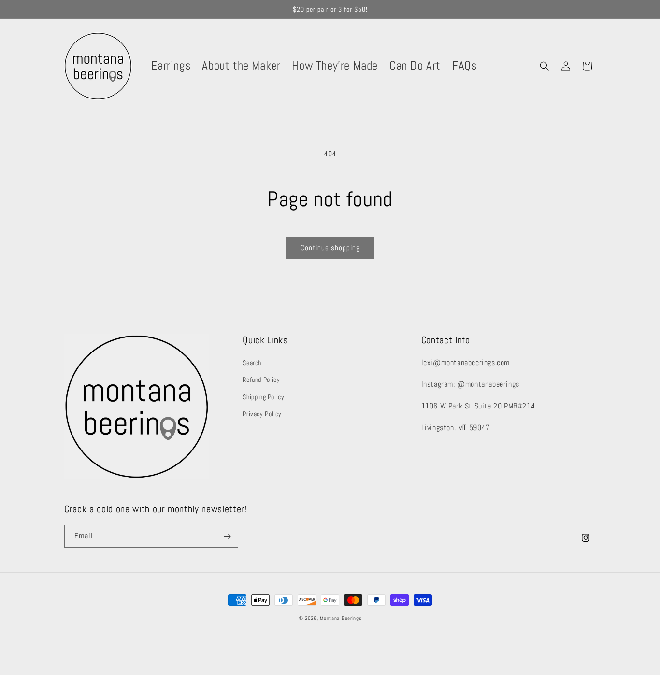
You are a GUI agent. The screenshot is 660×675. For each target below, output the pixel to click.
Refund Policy (261, 380)
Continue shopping (330, 247)
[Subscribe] (227, 536)
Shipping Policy (263, 397)
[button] (544, 66)
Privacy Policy (262, 413)
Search (252, 363)
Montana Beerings (340, 618)
